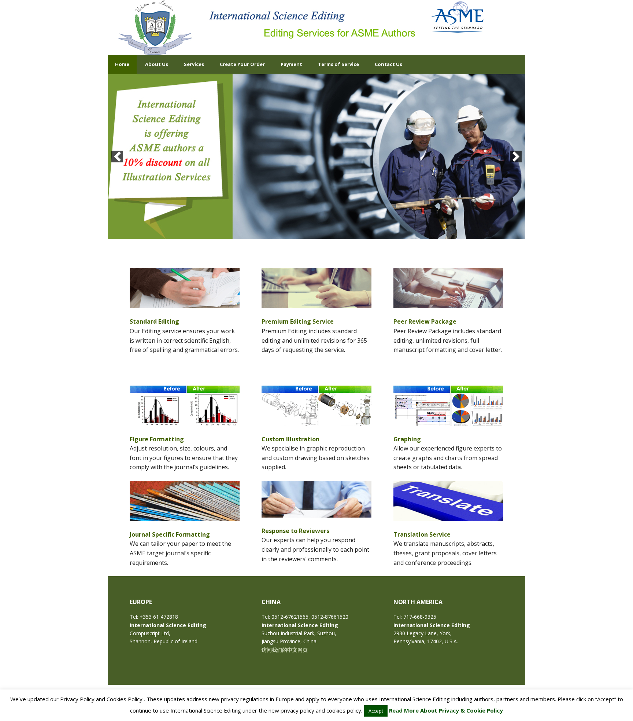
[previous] (117, 156)
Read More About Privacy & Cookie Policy (446, 710)
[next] (516, 156)
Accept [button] (376, 710)
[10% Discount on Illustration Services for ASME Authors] (316, 156)
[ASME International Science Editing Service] (155, 27)
